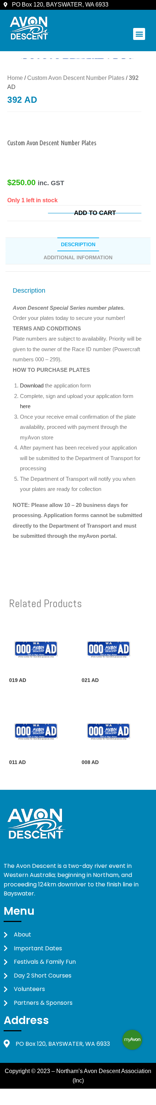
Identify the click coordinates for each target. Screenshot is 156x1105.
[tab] (78, 244)
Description (78, 244)
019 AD (17, 680)
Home (15, 78)
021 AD (90, 680)
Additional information (78, 257)
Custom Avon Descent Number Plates (75, 78)
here (25, 406)
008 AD (90, 762)
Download (32, 385)
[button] (139, 34)
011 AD (17, 762)
